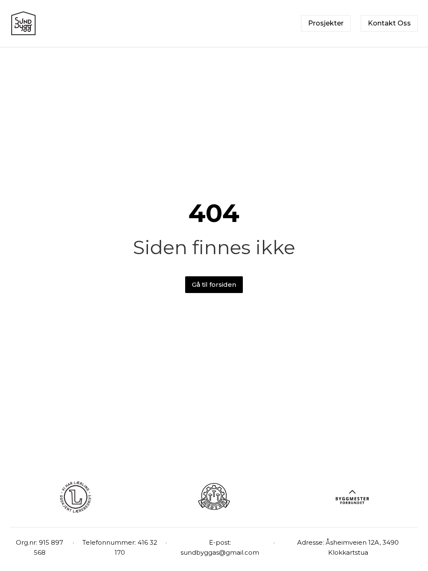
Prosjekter (326, 23)
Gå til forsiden (214, 284)
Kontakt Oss (389, 23)
